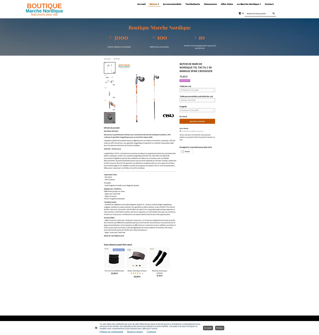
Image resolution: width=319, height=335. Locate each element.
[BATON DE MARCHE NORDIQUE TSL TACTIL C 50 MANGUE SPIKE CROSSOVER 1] (109, 80)
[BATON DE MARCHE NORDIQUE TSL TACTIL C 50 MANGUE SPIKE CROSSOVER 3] (109, 105)
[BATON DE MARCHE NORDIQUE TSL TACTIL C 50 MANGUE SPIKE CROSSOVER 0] (109, 68)
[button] (186, 151)
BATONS (117, 59)
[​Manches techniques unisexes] (159, 258)
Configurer (151, 332)
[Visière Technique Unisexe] (137, 258)
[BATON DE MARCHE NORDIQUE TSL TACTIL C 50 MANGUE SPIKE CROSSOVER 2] (109, 93)
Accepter (208, 328)
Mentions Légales (135, 332)
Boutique (107, 59)
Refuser (219, 328)
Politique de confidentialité (111, 332)
